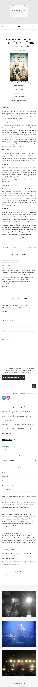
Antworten (6, 265)
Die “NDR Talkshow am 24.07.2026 (13, 420)
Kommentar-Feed (7, 485)
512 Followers (5, 446)
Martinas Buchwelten (10, 261)
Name (4, 311)
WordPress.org (7, 489)
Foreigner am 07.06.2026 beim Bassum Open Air (17, 424)
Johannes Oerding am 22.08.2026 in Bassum (16, 412)
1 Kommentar (32, 247)
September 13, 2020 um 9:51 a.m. (10, 263)
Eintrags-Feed (6, 481)
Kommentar (5, 339)
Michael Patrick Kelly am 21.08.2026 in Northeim (17, 416)
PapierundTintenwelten (12, 247)
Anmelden (5, 476)
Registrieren (6, 472)
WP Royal (23, 683)
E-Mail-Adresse (7, 321)
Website (4, 330)
